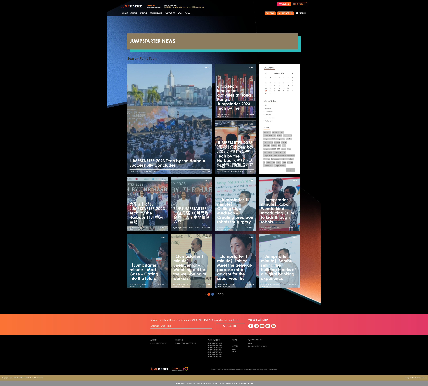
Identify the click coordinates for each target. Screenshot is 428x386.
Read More (205, 171)
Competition (268, 152)
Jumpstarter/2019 (280, 152)
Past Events (170, 13)
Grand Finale (156, 13)
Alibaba (279, 136)
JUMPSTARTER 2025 (215, 343)
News (180, 13)
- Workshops (268, 121)
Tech (282, 132)
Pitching (284, 142)
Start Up (277, 142)
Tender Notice (273, 369)
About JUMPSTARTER (158, 343)
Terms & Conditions (217, 369)
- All (265, 105)
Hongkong (267, 132)
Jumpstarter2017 (280, 166)
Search (290, 170)
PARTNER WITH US (285, 13)
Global (283, 149)
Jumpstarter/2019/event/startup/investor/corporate (281, 156)
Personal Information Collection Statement (237, 369)
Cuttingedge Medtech (278, 159)
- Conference (268, 111)
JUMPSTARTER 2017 (215, 356)
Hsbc (279, 146)
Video (234, 349)
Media (187, 13)
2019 (278, 149)
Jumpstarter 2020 (270, 149)
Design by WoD (410, 378)
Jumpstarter (281, 139)
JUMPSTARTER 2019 (215, 354)
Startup (133, 13)
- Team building (269, 118)
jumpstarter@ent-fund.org (257, 346)
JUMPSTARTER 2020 (215, 352)
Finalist (278, 162)
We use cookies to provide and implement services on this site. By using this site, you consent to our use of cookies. (214, 383)
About (125, 13)
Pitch (289, 149)
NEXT (218, 294)
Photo (234, 351)
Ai (264, 162)
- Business (267, 108)
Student (143, 13)
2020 (284, 146)
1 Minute (290, 162)
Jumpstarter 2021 (269, 139)
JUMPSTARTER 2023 (215, 345)
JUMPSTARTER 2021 (215, 350)
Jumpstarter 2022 (270, 136)
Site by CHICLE (421, 378)
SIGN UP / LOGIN (299, 4)
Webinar (289, 139)
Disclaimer (254, 369)
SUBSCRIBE (230, 326)
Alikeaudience (268, 166)
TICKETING (270, 13)
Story (284, 162)
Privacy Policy (263, 369)
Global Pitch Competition (185, 343)
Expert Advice (268, 142)
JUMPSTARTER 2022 (215, 347)
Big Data (290, 159)
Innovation (275, 132)
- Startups (267, 114)
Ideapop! (267, 146)
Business (267, 159)
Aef (284, 136)
